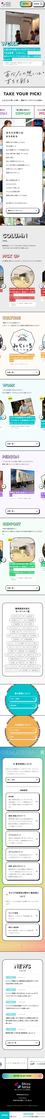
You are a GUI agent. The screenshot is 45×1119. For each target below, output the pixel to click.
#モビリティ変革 (31, 647)
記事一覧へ (11, 372)
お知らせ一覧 (12, 1043)
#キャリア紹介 (32, 643)
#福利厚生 (35, 670)
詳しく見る (11, 780)
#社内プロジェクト (33, 655)
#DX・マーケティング (15, 647)
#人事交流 (29, 616)
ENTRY (26, 4)
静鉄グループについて (15, 211)
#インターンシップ (12, 670)
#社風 (13, 663)
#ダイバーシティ (13, 636)
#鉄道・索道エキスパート (18, 659)
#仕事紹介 (33, 636)
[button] (3, 286)
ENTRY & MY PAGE (22, 1076)
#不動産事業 (28, 639)
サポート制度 (15, 699)
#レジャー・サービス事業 (16, 643)
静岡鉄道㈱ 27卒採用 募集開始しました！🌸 (21, 1033)
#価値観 (32, 659)
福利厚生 (13, 706)
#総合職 (24, 670)
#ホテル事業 (28, 624)
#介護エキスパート (17, 620)
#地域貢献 (31, 651)
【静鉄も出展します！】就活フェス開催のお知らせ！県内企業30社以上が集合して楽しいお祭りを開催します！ (22, 1020)
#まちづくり (10, 655)
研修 (12, 737)
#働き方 (31, 663)
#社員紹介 (16, 639)
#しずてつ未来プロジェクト (30, 666)
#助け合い (22, 663)
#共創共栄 (21, 651)
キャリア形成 (15, 730)
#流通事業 (16, 624)
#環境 (24, 636)
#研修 (12, 651)
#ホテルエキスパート (15, 628)
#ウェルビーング (31, 628)
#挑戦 (13, 632)
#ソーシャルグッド (11, 666)
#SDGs (20, 655)
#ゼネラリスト (17, 616)
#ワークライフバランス (26, 632)
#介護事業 (30, 620)
